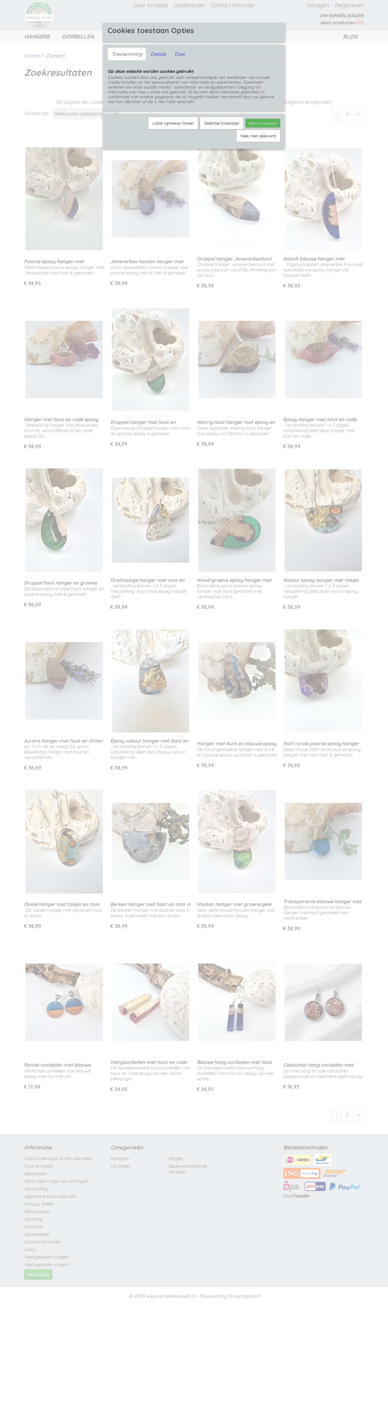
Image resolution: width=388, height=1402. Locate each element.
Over (180, 54)
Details (158, 54)
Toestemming (127, 54)
